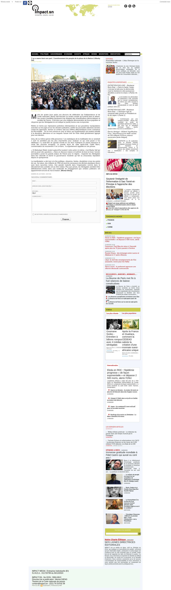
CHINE (109, 227)
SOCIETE (77, 54)
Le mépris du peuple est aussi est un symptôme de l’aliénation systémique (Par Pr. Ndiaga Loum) (131, 478)
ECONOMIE (68, 54)
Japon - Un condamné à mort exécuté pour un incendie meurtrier (121, 407)
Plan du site (36, 585)
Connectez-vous (165, 2)
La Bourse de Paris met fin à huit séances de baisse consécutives (121, 281)
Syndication (46, 585)
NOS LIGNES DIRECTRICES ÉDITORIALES (120, 543)
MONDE (94, 54)
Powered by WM (56, 585)
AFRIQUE (86, 54)
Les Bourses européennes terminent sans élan (123, 297)
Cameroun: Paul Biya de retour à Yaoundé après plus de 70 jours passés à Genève (120, 247)
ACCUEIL (35, 54)
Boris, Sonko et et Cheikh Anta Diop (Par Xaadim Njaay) (131, 489)
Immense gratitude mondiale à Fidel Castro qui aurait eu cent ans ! (121, 455)
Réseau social (5, 2)
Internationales (112, 365)
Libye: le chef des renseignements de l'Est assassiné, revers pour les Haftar (120, 261)
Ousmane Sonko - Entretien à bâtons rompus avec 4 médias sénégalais (114, 338)
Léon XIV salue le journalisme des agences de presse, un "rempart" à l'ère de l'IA (122, 209)
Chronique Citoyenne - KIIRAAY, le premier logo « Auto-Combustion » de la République (132, 518)
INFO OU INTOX (111, 174)
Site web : (35, 191)
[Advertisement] (85, 33)
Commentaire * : (37, 196)
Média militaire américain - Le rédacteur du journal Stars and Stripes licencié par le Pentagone (121, 431)
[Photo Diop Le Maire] (65, 64)
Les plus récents (112, 313)
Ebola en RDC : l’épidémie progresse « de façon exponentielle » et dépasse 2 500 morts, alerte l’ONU (123, 239)
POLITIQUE (44, 54)
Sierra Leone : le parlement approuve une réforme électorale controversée (120, 267)
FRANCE (110, 220)
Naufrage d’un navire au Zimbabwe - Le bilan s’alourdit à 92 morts (121, 415)
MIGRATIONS (103, 54)
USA (109, 223)
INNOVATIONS (115, 54)
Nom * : (34, 181)
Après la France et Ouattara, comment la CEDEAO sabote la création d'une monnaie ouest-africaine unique (130, 340)
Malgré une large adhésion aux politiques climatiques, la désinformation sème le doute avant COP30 (121, 204)
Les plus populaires (129, 313)
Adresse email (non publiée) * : (42, 186)
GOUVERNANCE (56, 54)
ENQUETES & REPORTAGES (117, 82)
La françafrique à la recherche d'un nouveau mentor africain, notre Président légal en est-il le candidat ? (131, 504)
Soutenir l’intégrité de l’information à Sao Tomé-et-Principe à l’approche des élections (120, 183)
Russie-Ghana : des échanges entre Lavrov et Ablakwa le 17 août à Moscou (122, 254)
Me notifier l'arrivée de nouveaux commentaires (51, 214)
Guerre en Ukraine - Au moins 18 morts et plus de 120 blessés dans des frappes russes (122, 391)
